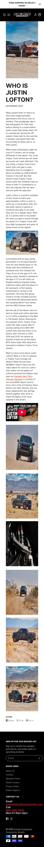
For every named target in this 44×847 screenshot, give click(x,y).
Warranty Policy (13, 778)
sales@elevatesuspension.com (24, 804)
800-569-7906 (15, 810)
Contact (9, 774)
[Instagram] (11, 818)
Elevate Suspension (23, 829)
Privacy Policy (12, 786)
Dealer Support (13, 790)
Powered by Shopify (15, 832)
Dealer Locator (13, 782)
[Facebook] (7, 818)
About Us (10, 771)
